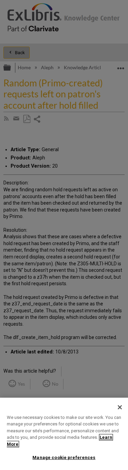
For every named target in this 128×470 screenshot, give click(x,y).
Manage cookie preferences (63, 457)
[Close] (119, 407)
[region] (64, 434)
